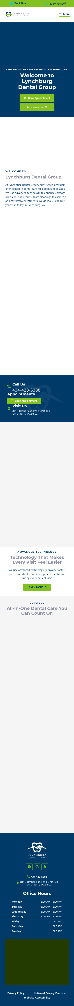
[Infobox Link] (37, 387)
